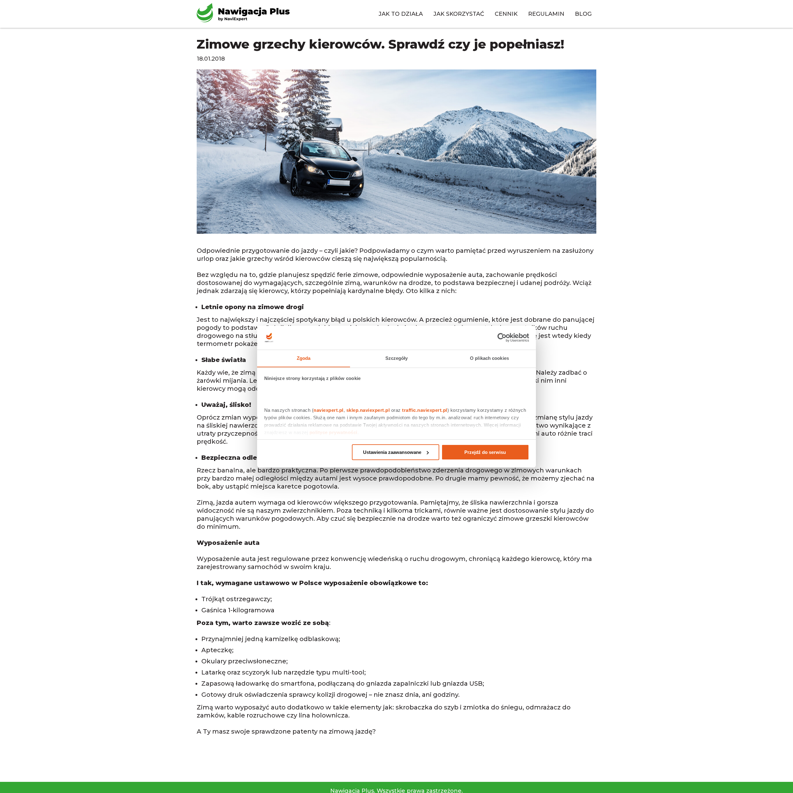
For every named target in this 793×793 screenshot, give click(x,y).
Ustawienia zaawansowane (392, 452)
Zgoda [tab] (304, 357)
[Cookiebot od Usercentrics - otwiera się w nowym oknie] (502, 337)
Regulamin (546, 14)
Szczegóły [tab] (396, 357)
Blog (583, 14)
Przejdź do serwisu (485, 452)
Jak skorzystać (458, 14)
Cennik (506, 14)
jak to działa (401, 14)
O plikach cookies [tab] (489, 357)
